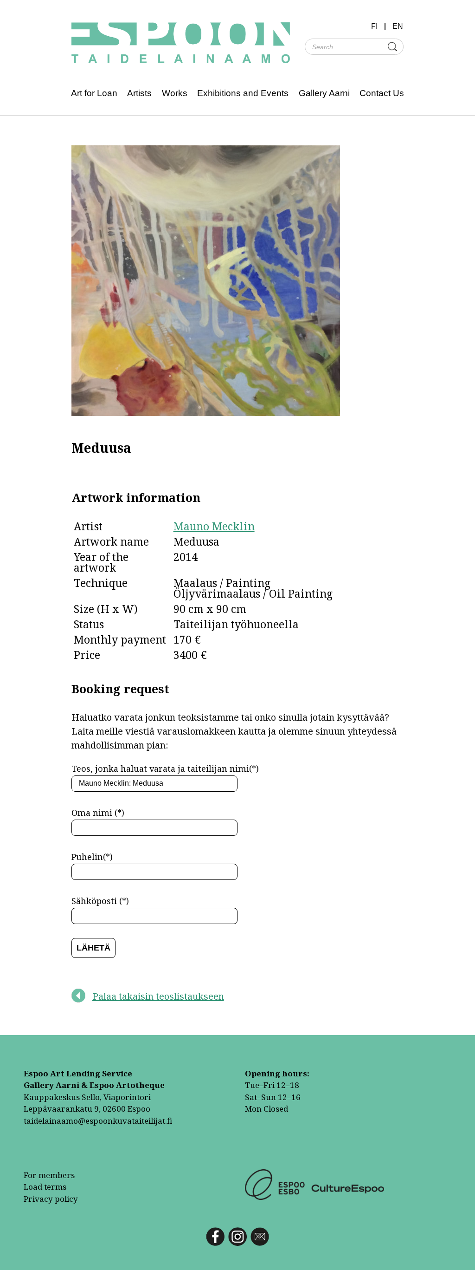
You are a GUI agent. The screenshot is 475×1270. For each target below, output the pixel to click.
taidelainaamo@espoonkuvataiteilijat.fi (98, 1120)
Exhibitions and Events (243, 93)
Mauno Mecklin (214, 526)
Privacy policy (51, 1198)
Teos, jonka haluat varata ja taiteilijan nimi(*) (165, 768)
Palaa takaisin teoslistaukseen (158, 996)
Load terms (45, 1186)
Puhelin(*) (92, 856)
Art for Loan (94, 93)
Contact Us (381, 93)
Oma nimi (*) (97, 812)
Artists (139, 93)
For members (49, 1175)
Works (174, 93)
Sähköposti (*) (100, 900)
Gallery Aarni (324, 93)
